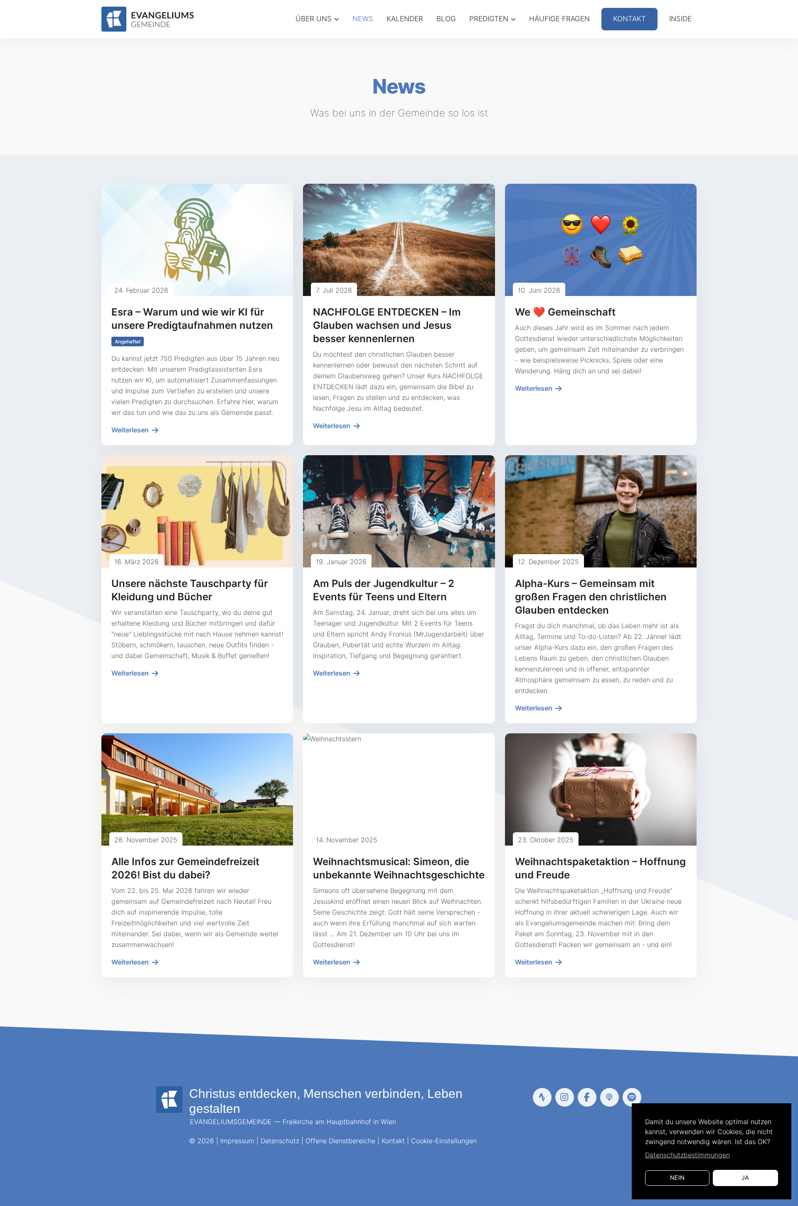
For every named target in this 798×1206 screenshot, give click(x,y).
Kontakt (629, 19)
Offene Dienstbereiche (340, 1141)
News (362, 19)
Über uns (314, 19)
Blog (446, 19)
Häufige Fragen (559, 19)
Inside (680, 19)
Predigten (488, 19)
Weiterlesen (130, 430)
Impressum (237, 1141)
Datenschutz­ (280, 1141)
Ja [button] (745, 1177)
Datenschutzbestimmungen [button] (687, 1155)
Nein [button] (677, 1177)
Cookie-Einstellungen (444, 1141)
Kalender (405, 19)
